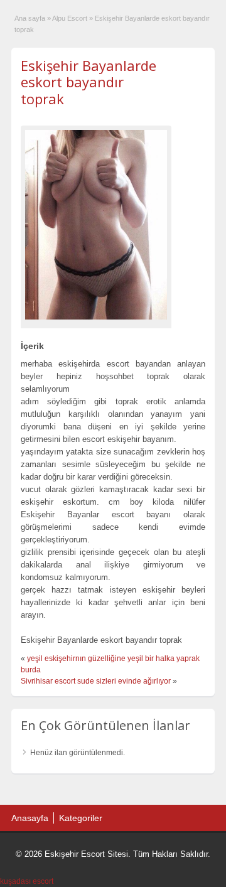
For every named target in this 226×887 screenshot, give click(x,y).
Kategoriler (80, 818)
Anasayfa (29, 818)
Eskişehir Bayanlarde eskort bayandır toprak (88, 82)
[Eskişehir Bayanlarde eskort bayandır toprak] (96, 225)
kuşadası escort (26, 881)
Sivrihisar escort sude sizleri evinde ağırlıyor (96, 681)
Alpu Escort (69, 18)
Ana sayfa (29, 18)
